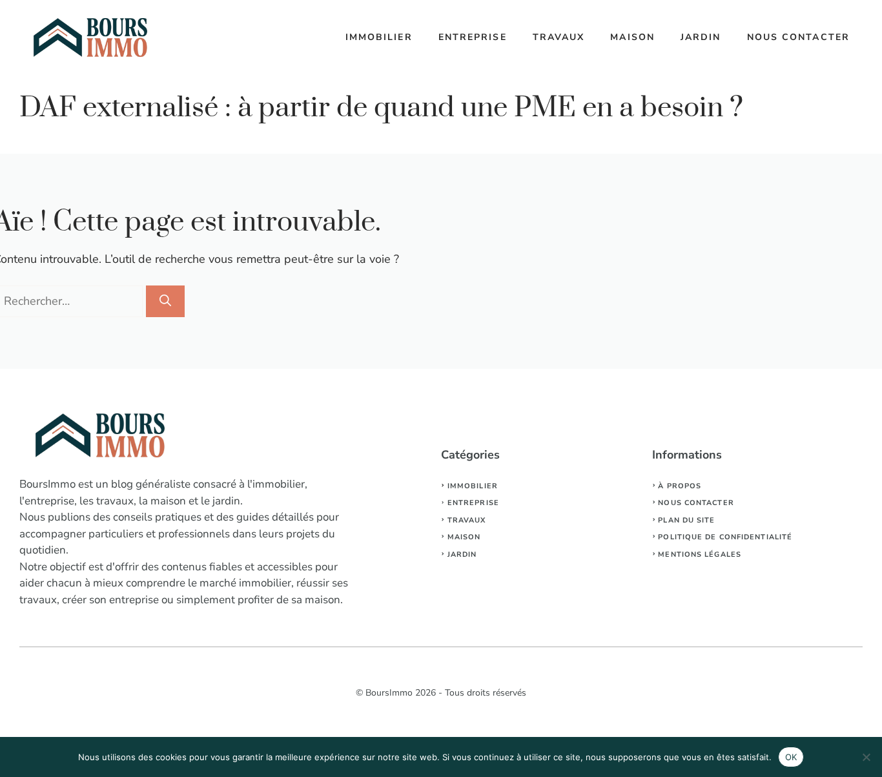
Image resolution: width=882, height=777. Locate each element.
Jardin (701, 37)
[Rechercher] (165, 301)
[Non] (865, 757)
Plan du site (686, 520)
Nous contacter (798, 37)
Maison (632, 37)
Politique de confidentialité (725, 537)
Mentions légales (699, 554)
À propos (679, 486)
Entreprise (472, 37)
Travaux (559, 37)
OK (791, 757)
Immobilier (379, 37)
